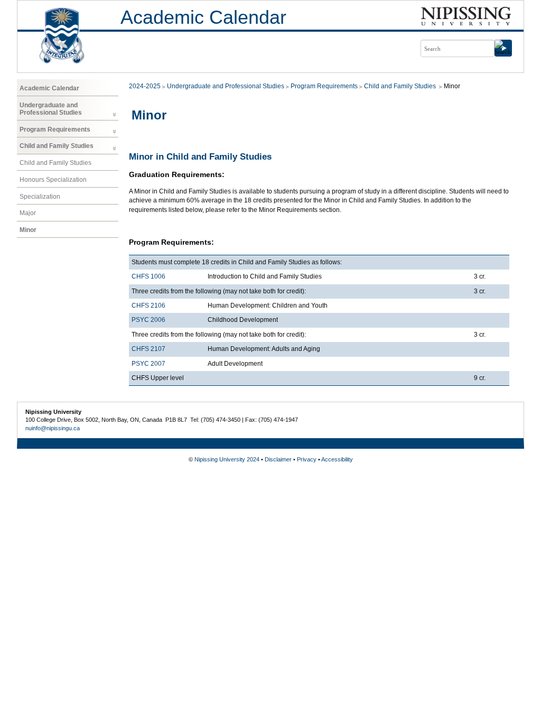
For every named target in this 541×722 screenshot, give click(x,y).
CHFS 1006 (148, 276)
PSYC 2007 (148, 363)
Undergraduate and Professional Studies (51, 108)
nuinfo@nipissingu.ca (52, 428)
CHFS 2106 (148, 305)
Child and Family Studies (57, 146)
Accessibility (337, 459)
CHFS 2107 (148, 349)
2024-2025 (145, 86)
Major (28, 213)
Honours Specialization (53, 179)
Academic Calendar (203, 17)
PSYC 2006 (148, 319)
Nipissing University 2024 (226, 459)
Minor (28, 230)
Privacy (306, 459)
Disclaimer (278, 459)
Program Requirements (55, 129)
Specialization (40, 196)
